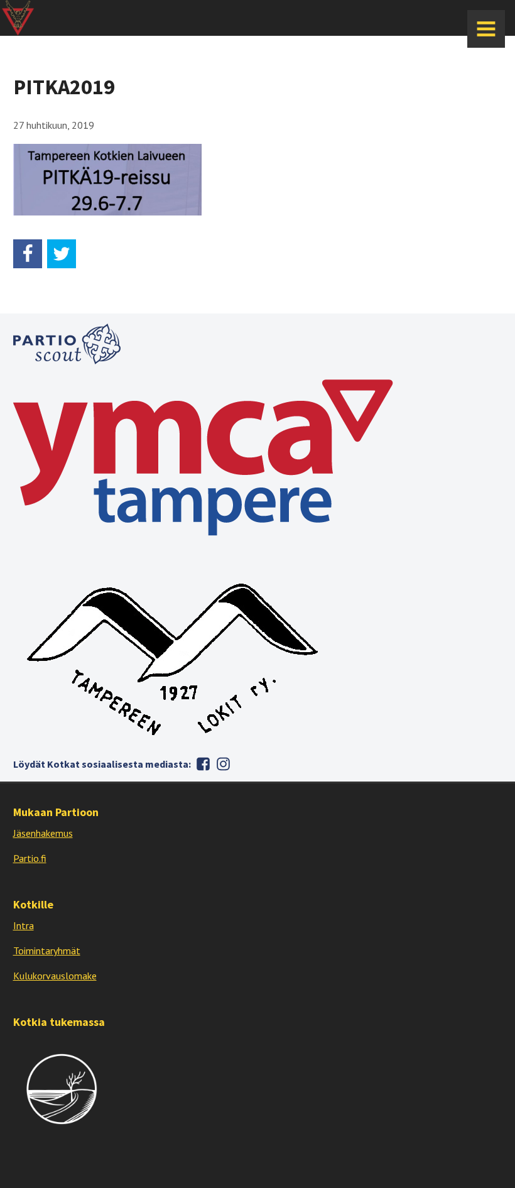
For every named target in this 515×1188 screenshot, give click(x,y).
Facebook (203, 763)
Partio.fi (29, 858)
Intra (23, 925)
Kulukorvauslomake (55, 975)
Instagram (223, 763)
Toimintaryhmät (46, 950)
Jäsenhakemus (43, 833)
